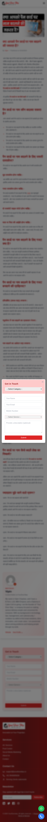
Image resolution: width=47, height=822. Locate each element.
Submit (23, 438)
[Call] (41, 816)
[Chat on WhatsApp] (41, 809)
